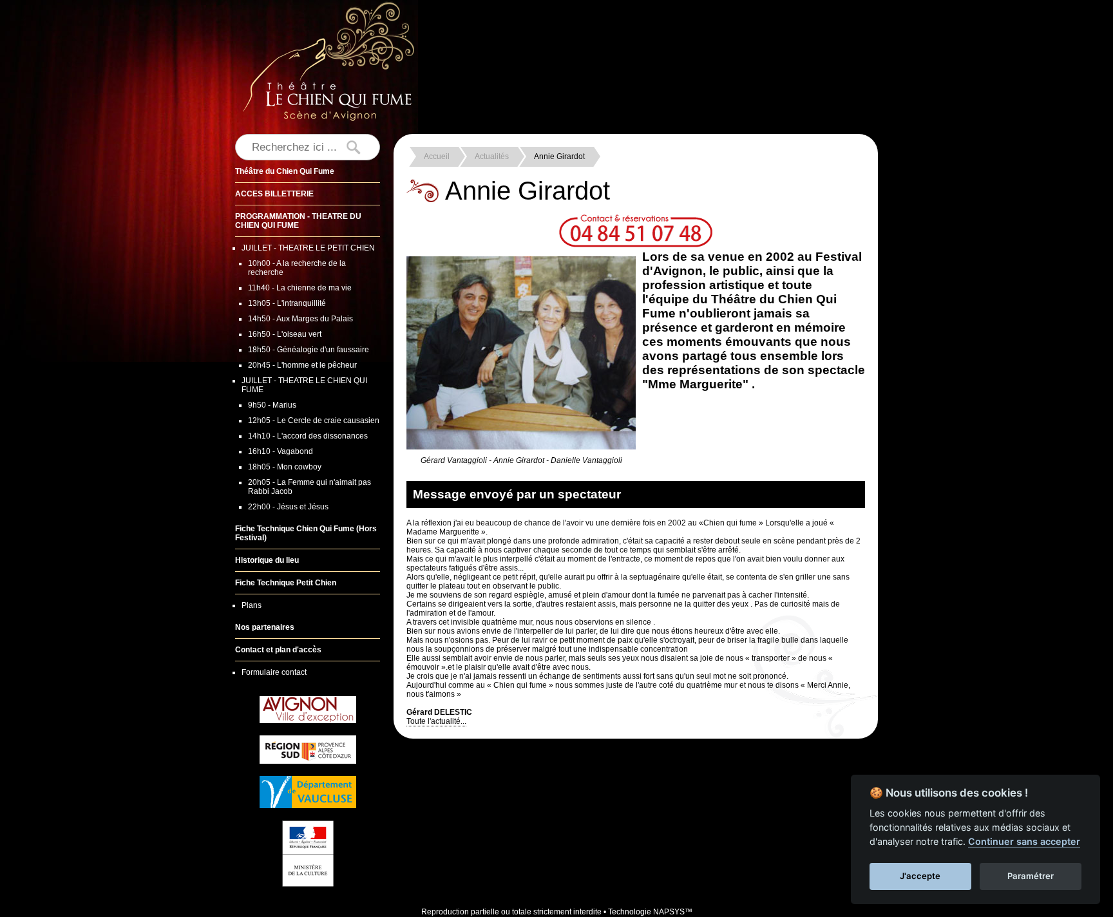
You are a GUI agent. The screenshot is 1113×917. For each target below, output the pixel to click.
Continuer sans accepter (1024, 841)
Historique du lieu (267, 560)
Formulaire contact (274, 672)
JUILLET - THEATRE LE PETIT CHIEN (308, 247)
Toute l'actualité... (436, 721)
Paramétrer (1030, 876)
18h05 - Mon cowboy (284, 466)
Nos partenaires (264, 627)
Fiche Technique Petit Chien (285, 582)
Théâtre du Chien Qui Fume (284, 171)
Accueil (437, 156)
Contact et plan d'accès (278, 649)
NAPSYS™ (672, 911)
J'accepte (920, 876)
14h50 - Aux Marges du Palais (300, 318)
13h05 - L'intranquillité (287, 303)
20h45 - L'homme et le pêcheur (302, 365)
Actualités (492, 156)
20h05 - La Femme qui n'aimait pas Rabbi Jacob (309, 487)
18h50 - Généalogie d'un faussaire (308, 349)
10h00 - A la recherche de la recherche (297, 268)
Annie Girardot (559, 156)
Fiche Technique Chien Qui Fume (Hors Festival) (306, 533)
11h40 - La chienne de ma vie (300, 287)
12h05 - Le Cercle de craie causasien (313, 420)
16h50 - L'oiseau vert (284, 334)
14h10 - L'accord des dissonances (308, 435)
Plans (252, 605)
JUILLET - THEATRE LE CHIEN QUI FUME (304, 385)
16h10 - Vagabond (280, 451)
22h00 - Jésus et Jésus (288, 506)
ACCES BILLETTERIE (274, 193)
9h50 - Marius (272, 405)
